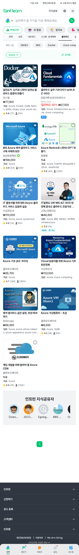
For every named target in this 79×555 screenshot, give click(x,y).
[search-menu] (8, 20)
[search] (72, 20)
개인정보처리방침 (23, 538)
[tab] (10, 37)
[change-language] (64, 11)
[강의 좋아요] (35, 67)
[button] (39, 20)
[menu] (72, 11)
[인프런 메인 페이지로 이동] (12, 10)
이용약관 (39, 538)
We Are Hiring (55, 538)
